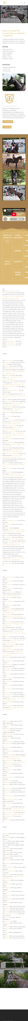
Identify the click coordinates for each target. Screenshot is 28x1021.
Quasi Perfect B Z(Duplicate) (12, 799)
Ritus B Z (7, 782)
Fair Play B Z (8, 614)
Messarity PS (9, 407)
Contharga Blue (9, 438)
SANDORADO (9, 754)
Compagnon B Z (9, 769)
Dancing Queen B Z (10, 777)
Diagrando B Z (8, 696)
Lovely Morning (11, 520)
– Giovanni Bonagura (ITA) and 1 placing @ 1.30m (14, 464)
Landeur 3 (7, 528)
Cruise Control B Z (9, 812)
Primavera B (8, 725)
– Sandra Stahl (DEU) (15, 616)
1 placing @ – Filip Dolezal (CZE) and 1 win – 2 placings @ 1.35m (14, 632)
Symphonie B (8, 738)
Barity (6, 399)
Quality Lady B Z (9, 605)
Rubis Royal (8, 859)
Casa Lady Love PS (11, 431)
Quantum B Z (8, 608)
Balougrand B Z (9, 661)
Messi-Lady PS (8, 524)
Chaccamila (9, 629)
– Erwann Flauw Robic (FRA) (15, 762)
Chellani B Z (8, 747)
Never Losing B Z (9, 795)
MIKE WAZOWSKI (10, 341)
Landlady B (8, 721)
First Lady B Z (8, 584)
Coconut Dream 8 (10, 420)
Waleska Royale (9, 884)
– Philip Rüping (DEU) (16, 539)
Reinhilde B (8, 908)
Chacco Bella (8, 621)
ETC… (7, 339)
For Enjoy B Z (8, 664)
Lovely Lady (8, 362)
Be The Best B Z (9, 694)
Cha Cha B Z (8, 807)
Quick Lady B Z (8, 588)
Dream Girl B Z (8, 681)
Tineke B (7, 936)
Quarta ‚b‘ (7, 926)
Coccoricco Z (8, 921)
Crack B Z (7, 820)
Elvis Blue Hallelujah (10, 442)
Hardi (6, 841)
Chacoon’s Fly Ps (10, 649)
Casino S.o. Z (6, 730)
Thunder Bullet (10, 638)
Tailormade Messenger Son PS (13, 368)
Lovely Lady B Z (9, 360)
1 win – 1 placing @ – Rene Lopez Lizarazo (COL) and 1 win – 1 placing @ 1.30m (14, 434)
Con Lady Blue (8, 416)
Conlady (7, 394)
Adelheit (7, 833)
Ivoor (6, 845)
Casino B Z (7, 792)
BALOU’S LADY (11, 453)
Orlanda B (7, 923)
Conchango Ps (8, 537)
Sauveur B (7, 910)
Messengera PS (10, 381)
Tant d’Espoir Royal (9, 867)
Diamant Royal (8, 891)
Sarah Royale (8, 863)
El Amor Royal (8, 895)
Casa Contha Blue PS (11, 425)
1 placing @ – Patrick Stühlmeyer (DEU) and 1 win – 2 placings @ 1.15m (14, 653)
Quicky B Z (7, 685)
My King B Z (8, 705)
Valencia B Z (8, 780)
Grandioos (7, 837)
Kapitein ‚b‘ (7, 848)
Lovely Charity (12, 390)
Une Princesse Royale (10, 871)
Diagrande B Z (8, 702)
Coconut (8, 375)
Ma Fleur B (7, 856)
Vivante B (7, 938)
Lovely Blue (8, 412)
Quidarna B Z (8, 788)
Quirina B (7, 906)
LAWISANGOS (8, 541)
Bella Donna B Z (9, 618)
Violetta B (7, 784)
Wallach (20, 12)
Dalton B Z (7, 674)
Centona (7, 366)
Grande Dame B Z (9, 577)
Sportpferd (20, 10)
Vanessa (8, 874)
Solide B (7, 932)
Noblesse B (8, 902)
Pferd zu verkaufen (10, 10)
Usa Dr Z (7, 917)
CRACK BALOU (10, 345)
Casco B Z (7, 692)
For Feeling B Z (8, 803)
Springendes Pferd (10, 12)
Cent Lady (5, 364)
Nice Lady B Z (8, 688)
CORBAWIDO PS (11, 343)
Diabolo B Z (8, 773)
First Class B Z (8, 668)
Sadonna (7, 636)
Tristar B (7, 912)
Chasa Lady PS (8, 563)
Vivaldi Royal (8, 880)
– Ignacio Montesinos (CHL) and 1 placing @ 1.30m (14, 395)
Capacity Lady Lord (10, 592)
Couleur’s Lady (8, 468)
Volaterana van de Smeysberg (12, 913)
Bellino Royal (8, 887)
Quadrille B (7, 728)
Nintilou (7, 462)
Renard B (7, 928)
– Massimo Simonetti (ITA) (14, 814)
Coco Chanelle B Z (9, 601)
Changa (7, 535)
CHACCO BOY (8, 472)
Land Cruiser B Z (9, 760)
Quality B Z (8, 670)
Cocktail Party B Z (9, 816)
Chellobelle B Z (8, 751)
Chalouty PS (9, 401)
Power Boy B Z (8, 741)
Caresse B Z (8, 597)
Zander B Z (8, 743)
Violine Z (7, 657)
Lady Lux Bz (8, 790)
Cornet (7, 556)
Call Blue (7, 448)
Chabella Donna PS (11, 644)
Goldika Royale (8, 899)
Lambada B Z (8, 764)
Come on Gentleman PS (11, 386)
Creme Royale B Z (9, 766)
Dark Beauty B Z (9, 677)
